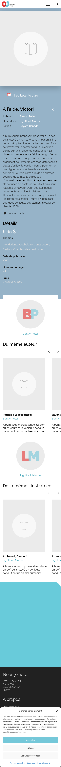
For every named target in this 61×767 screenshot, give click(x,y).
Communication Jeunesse (8, 4)
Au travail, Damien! (15, 556)
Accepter (30, 740)
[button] (56, 711)
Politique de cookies (17, 763)
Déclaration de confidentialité (38, 763)
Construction (41, 244)
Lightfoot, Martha (30, 121)
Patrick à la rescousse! (17, 414)
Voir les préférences (30, 756)
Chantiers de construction (28, 249)
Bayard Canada (29, 125)
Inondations (10, 244)
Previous (49, 351)
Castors (7, 249)
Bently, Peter (27, 116)
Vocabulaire (25, 244)
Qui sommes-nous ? (12, 707)
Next (58, 351)
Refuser (30, 748)
